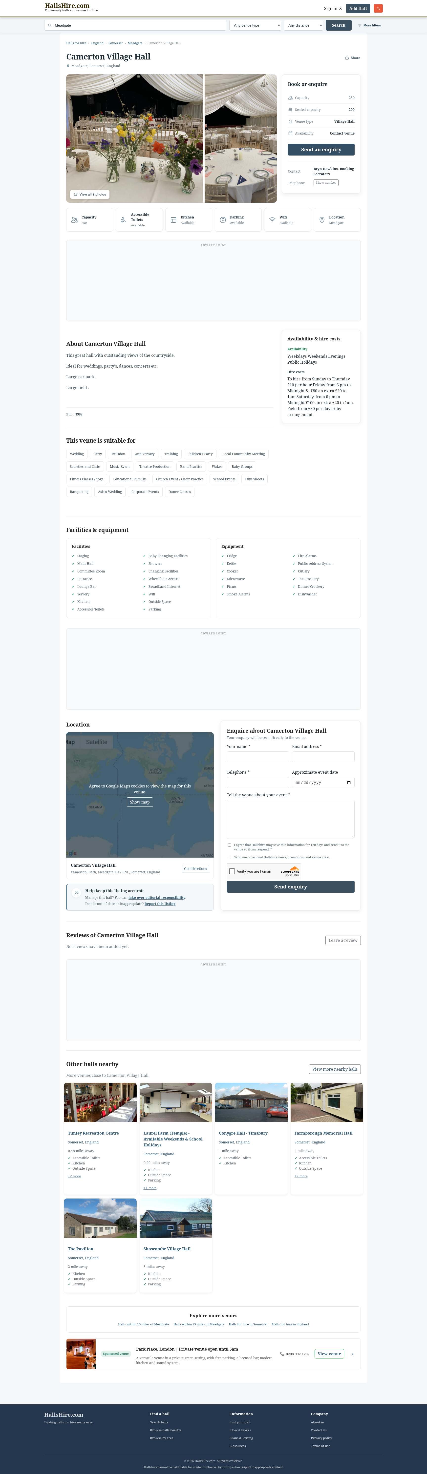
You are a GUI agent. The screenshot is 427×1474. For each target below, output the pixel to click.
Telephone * (238, 772)
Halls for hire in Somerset (248, 1324)
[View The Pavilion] (100, 1218)
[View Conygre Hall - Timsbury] (251, 1102)
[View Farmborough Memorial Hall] (327, 1102)
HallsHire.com (63, 1415)
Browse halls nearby (165, 1430)
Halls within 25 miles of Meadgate (198, 1324)
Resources (238, 1446)
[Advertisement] (213, 283)
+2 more (74, 1176)
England (97, 43)
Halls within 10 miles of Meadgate (143, 1324)
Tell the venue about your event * (258, 795)
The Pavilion (80, 1249)
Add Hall (358, 8)
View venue (329, 1353)
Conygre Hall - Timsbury (243, 1133)
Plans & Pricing (241, 1438)
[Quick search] (378, 8)
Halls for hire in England (290, 1324)
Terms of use (320, 1446)
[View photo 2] (241, 138)
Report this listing (160, 904)
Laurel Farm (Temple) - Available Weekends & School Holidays (173, 1139)
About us (317, 1422)
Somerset (115, 43)
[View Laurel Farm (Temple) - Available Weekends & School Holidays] (176, 1102)
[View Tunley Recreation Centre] (100, 1102)
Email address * (307, 746)
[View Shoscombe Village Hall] (176, 1218)
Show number (326, 182)
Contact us (319, 1430)
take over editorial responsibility (156, 897)
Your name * (238, 746)
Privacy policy (321, 1438)
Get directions (195, 868)
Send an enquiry (321, 149)
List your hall (240, 1422)
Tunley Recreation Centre (93, 1133)
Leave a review (343, 940)
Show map (140, 802)
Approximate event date (315, 772)
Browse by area (161, 1438)
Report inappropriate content (262, 1467)
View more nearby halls (335, 1069)
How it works (240, 1430)
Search (338, 25)
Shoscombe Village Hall (167, 1249)
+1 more (150, 1188)
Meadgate (135, 43)
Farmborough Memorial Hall (324, 1133)
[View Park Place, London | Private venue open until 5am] (81, 1354)
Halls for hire (76, 43)
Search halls (159, 1422)
